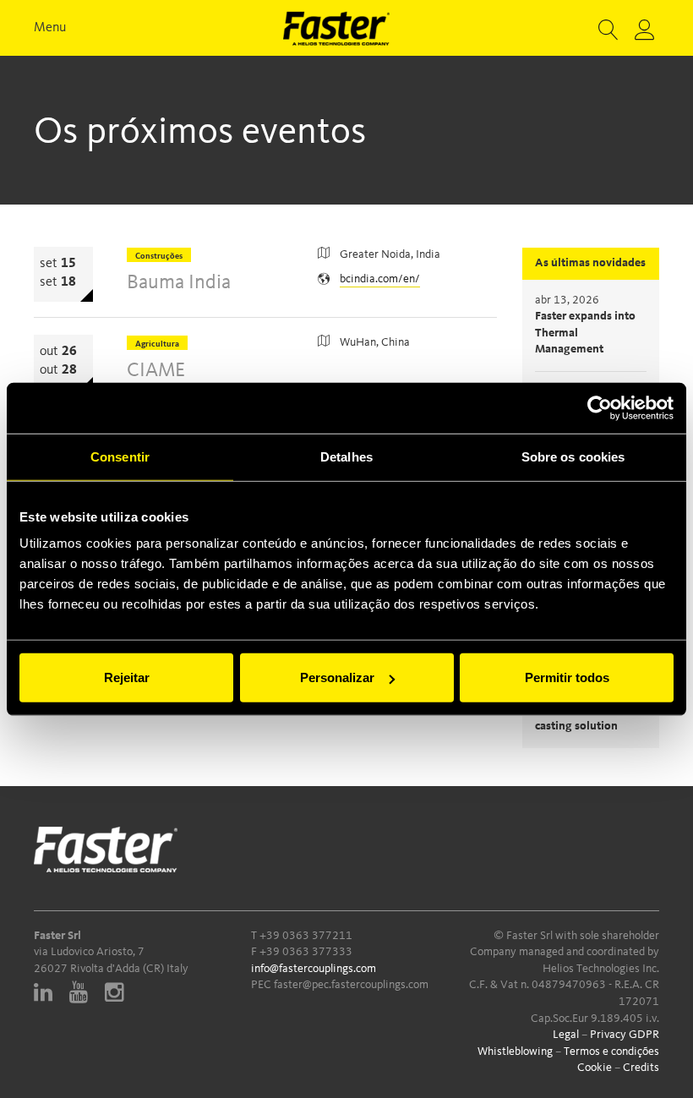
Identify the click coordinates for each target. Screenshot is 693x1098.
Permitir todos (567, 677)
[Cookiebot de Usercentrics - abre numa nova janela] (600, 407)
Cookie (594, 1067)
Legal (566, 1035)
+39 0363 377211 (305, 936)
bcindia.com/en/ (380, 279)
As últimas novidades (590, 263)
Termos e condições (611, 1051)
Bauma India (179, 283)
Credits (641, 1067)
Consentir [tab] (120, 456)
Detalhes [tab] (346, 456)
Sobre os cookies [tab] (573, 456)
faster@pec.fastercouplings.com (351, 985)
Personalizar (337, 677)
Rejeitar (127, 677)
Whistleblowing (515, 1051)
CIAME (156, 371)
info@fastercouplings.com (313, 969)
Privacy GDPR (624, 1035)
